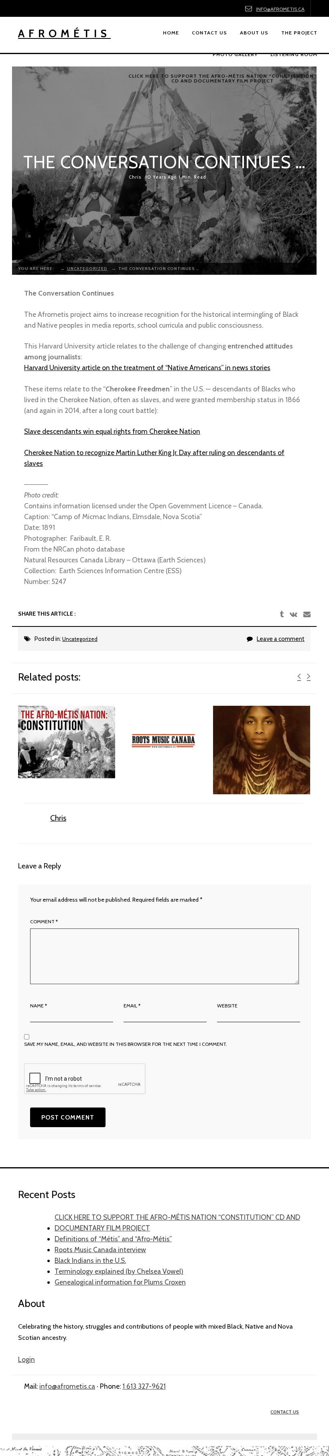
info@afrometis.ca (280, 9)
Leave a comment (281, 638)
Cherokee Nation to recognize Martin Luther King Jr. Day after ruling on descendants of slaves (154, 457)
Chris (135, 177)
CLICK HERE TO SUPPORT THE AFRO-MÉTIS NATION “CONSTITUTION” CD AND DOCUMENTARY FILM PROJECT (177, 1222)
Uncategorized (79, 639)
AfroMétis (64, 33)
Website (227, 1006)
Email (132, 1006)
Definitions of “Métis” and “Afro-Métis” (113, 1238)
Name (38, 1006)
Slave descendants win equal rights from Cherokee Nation (112, 431)
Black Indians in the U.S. (90, 1260)
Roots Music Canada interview (100, 1249)
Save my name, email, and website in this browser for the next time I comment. (125, 1044)
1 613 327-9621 (144, 1386)
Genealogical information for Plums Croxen (120, 1282)
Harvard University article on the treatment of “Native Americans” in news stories (147, 367)
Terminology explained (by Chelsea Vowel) (119, 1271)
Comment (44, 921)
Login (26, 1359)
